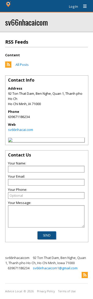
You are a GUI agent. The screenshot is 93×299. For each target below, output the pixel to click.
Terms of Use (67, 291)
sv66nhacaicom (26, 22)
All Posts (22, 64)
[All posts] (8, 66)
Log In (73, 6)
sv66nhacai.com (20, 129)
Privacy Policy (46, 291)
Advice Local (13, 291)
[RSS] (85, 275)
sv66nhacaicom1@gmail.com (55, 268)
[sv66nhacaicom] (10, 140)
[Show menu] (83, 6)
